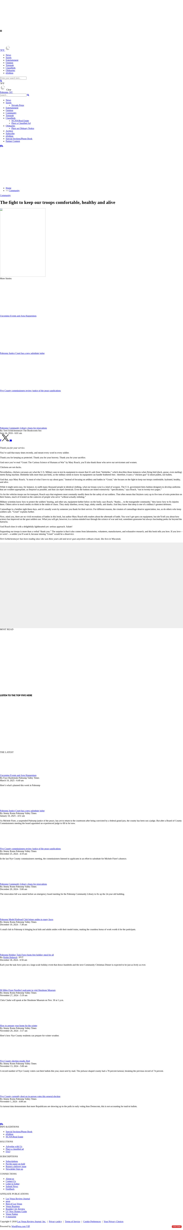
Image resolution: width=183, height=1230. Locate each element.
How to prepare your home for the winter (18, 1025)
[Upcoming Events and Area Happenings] (15, 773)
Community (11, 113)
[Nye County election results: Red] (15, 1058)
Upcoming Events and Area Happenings (18, 775)
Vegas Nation (12, 1214)
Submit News (12, 1186)
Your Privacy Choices (113, 1221)
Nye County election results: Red (15, 1061)
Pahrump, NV (6, 92)
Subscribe (10, 133)
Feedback (10, 1189)
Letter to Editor (12, 1184)
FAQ (8, 1151)
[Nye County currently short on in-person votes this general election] (15, 1094)
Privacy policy (55, 1221)
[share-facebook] (0, 440)
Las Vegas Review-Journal (18, 1198)
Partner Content (13, 141)
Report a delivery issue (16, 1166)
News (8, 55)
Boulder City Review (15, 1209)
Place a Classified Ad (21, 123)
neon (8, 1201)
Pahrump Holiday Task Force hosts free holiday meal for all (27, 955)
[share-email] (11, 440)
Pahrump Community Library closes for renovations (23, 884)
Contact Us (11, 1181)
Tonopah (10, 65)
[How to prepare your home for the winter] (15, 1023)
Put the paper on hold (15, 1164)
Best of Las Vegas (14, 1204)
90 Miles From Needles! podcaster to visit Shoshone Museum (27, 990)
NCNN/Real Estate (20, 120)
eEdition (9, 73)
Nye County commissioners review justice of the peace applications (30, 848)
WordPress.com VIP (20, 1226)
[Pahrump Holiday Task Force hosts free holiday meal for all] (15, 952)
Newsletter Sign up (14, 1169)
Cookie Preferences (92, 1221)
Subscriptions (12, 1161)
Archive (9, 131)
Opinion (9, 62)
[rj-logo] (28, 44)
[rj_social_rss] (2, 146)
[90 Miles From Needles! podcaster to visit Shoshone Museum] (15, 987)
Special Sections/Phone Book (19, 138)
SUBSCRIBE (177, 1226)
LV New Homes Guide (16, 1211)
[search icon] (1, 81)
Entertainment (12, 60)
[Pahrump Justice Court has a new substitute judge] (15, 808)
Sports (8, 57)
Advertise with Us (14, 1146)
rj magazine (11, 1216)
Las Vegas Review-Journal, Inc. (31, 1221)
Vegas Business (13, 1206)
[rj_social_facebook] (0, 146)
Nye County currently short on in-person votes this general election (30, 1096)
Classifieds (10, 68)
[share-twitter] (6, 440)
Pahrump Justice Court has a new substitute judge (22, 810)
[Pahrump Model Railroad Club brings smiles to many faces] (15, 917)
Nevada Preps (17, 105)
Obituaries (10, 70)
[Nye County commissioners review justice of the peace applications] (15, 846)
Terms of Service (72, 1221)
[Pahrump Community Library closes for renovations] (15, 881)
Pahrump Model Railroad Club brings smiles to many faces (26, 919)
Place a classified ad (15, 1149)
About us (10, 1178)
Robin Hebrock (10, 957)
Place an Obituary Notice (22, 128)
